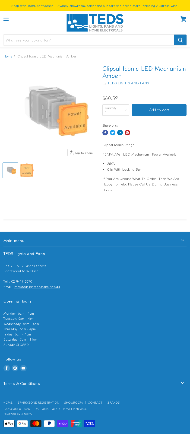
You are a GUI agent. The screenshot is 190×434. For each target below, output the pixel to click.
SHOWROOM (73, 402)
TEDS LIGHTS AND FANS (128, 82)
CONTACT (95, 402)
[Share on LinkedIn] (120, 132)
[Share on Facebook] (105, 132)
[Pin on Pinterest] (127, 132)
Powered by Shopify (17, 413)
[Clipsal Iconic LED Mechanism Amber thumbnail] (10, 170)
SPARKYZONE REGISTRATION (38, 402)
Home (7, 56)
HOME (8, 402)
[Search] (180, 40)
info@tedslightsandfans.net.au (37, 286)
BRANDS (114, 402)
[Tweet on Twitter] (112, 132)
